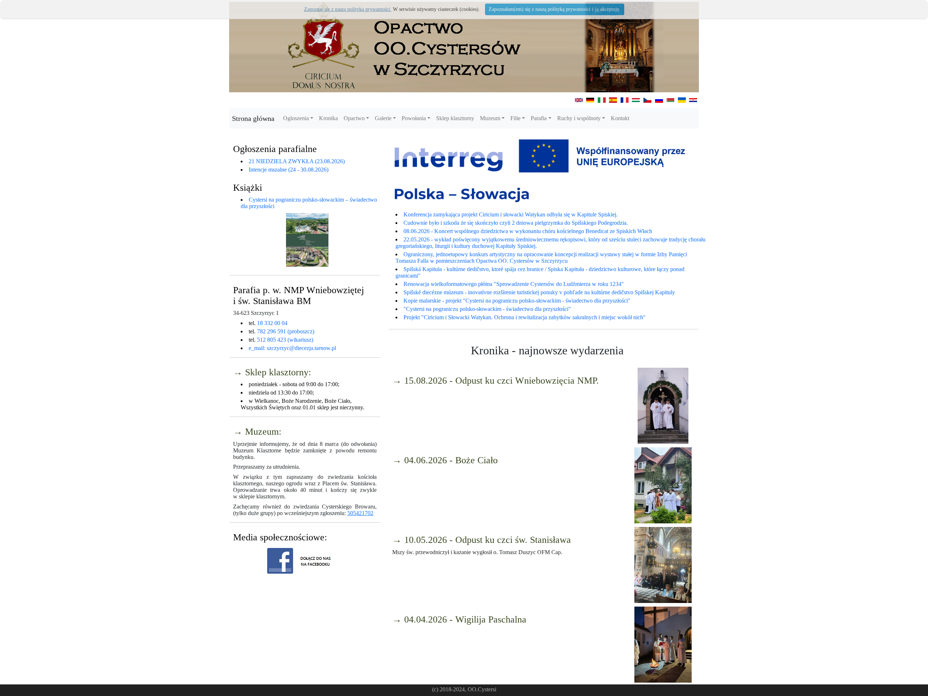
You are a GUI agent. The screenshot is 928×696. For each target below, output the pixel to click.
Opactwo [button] (354, 118)
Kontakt (620, 118)
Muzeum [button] (490, 118)
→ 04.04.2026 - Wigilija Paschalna (459, 619)
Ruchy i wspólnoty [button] (579, 118)
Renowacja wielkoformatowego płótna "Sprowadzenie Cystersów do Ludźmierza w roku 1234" (513, 284)
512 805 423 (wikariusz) (285, 340)
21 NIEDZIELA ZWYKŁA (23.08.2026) (297, 161)
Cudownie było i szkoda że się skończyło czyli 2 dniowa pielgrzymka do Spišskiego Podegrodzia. (515, 223)
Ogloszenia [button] (296, 118)
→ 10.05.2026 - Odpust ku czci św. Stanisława (481, 540)
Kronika (328, 118)
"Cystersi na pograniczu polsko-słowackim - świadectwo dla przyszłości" (487, 309)
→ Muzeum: (257, 431)
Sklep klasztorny (455, 118)
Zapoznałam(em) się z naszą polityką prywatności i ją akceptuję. (555, 9)
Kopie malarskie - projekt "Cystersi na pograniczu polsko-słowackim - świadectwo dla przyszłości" (516, 301)
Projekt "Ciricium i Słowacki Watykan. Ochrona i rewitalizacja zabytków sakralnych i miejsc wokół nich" (524, 317)
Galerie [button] (383, 118)
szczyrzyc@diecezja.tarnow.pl (301, 348)
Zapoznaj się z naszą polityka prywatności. (348, 9)
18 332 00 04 (272, 323)
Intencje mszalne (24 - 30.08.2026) (288, 169)
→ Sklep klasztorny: (272, 372)
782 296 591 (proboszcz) (285, 331)
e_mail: (258, 348)
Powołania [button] (414, 118)
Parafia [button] (539, 118)
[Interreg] (543, 171)
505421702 (360, 513)
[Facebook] (303, 560)
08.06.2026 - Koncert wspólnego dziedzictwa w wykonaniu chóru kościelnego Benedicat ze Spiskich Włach (527, 231)
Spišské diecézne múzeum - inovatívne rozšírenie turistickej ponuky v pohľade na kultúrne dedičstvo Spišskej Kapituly (539, 292)
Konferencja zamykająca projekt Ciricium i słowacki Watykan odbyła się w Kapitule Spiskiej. (510, 214)
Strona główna (253, 118)
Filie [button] (515, 118)
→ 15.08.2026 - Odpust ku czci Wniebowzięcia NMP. (495, 380)
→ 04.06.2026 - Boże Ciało (445, 460)
